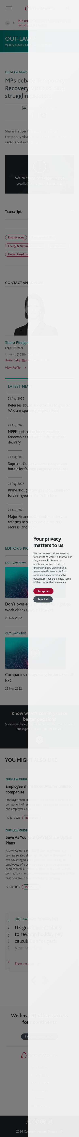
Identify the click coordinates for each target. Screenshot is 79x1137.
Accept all (43, 591)
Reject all (43, 599)
